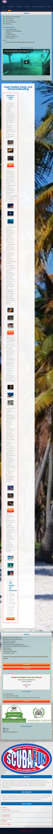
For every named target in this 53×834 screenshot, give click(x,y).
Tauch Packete (26, 668)
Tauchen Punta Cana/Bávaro (38, 6)
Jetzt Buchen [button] (10, 618)
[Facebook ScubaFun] (4, 824)
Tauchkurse (27, 6)
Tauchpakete (19, 6)
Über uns (4, 10)
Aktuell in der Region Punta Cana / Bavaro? (26, 677)
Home (3, 6)
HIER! (26, 686)
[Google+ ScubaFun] (9, 824)
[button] (10, 10)
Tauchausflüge (10, 6)
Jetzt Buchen (26, 664)
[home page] (4, 1)
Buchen (49, 6)
